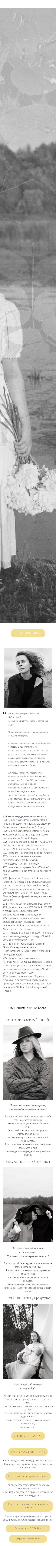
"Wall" (6, 875)
